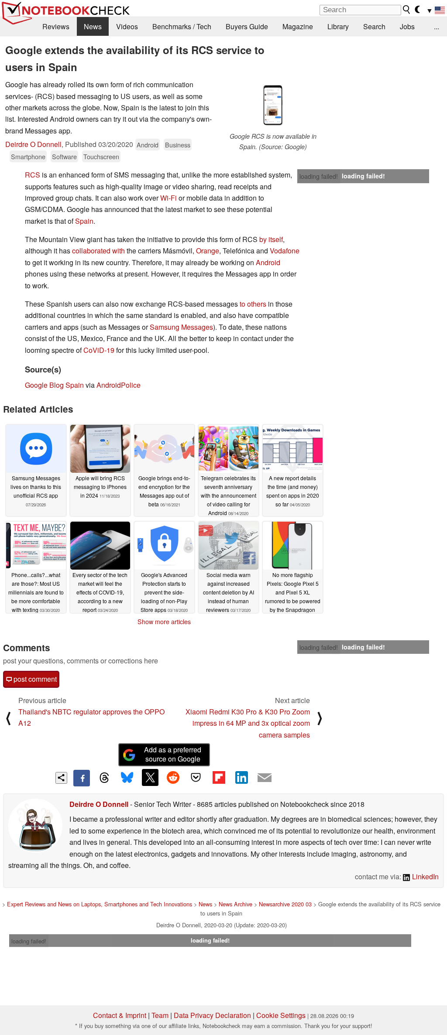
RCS (32, 175)
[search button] (407, 9)
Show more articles (164, 621)
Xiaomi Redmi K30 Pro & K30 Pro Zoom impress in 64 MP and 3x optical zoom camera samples (248, 723)
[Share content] (61, 778)
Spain (84, 221)
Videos (127, 26)
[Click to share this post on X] (150, 777)
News (93, 26)
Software (64, 156)
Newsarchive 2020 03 (285, 904)
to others (253, 304)
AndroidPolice (118, 385)
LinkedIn (424, 876)
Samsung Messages (181, 327)
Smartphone (28, 156)
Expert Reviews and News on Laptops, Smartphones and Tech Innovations (99, 904)
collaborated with (98, 251)
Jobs (407, 26)
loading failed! (318, 176)
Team (159, 1015)
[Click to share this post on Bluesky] (127, 778)
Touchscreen (101, 156)
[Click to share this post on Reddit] (173, 777)
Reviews (55, 26)
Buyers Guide (247, 26)
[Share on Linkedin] (241, 777)
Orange (207, 251)
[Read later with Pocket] (196, 777)
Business (177, 144)
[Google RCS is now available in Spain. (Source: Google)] (272, 105)
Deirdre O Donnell (33, 144)
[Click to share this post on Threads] (104, 778)
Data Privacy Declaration (212, 1015)
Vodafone (284, 251)
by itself (271, 239)
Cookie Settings (281, 1015)
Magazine (297, 26)
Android (147, 144)
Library (338, 26)
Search (374, 26)
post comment (34, 679)
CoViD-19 (98, 350)
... (436, 26)
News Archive (235, 904)
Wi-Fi (168, 198)
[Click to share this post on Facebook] (81, 778)
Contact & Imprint (119, 1015)
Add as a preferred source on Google (172, 754)
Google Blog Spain (54, 385)
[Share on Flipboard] (218, 777)
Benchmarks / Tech (181, 26)
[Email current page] (264, 778)
